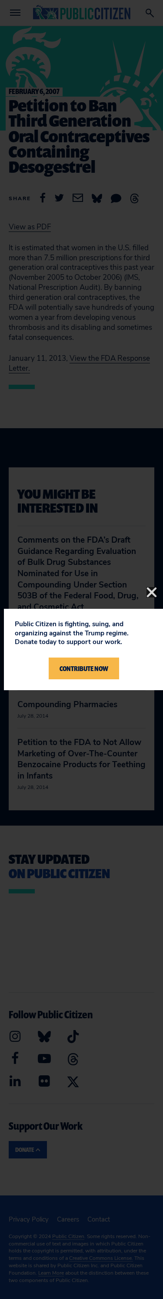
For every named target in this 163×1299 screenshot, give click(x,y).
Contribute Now (84, 668)
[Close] (152, 592)
